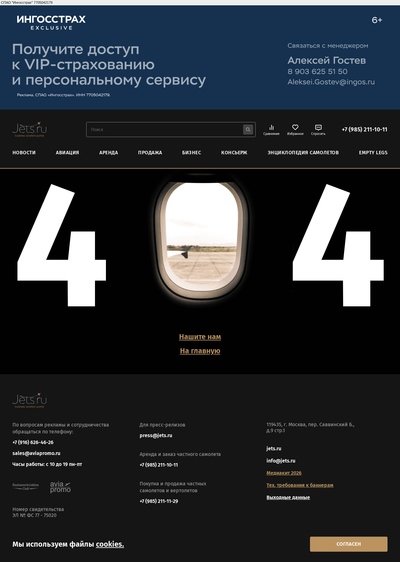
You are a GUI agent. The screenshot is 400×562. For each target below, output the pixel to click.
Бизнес (191, 153)
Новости (24, 153)
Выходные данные (288, 497)
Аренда (108, 153)
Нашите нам (200, 336)
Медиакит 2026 (284, 473)
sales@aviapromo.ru (36, 453)
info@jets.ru (281, 461)
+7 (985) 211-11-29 (159, 501)
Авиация (67, 153)
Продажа (150, 153)
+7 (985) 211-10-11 (365, 129)
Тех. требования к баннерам (300, 485)
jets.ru (274, 449)
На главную (200, 350)
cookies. (110, 544)
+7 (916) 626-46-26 (32, 442)
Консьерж (234, 153)
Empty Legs (373, 153)
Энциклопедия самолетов (303, 153)
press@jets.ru (156, 435)
